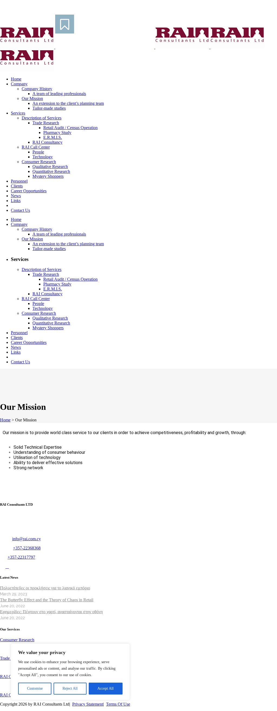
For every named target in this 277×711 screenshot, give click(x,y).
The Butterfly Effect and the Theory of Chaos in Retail (46, 600)
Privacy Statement (87, 704)
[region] (70, 671)
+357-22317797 (21, 557)
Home (5, 420)
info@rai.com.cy (26, 538)
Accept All (105, 688)
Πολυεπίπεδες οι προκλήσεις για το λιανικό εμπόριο (45, 588)
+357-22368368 (27, 548)
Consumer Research (17, 640)
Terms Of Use (118, 704)
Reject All (70, 688)
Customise (35, 688)
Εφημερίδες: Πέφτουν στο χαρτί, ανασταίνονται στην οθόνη (51, 611)
